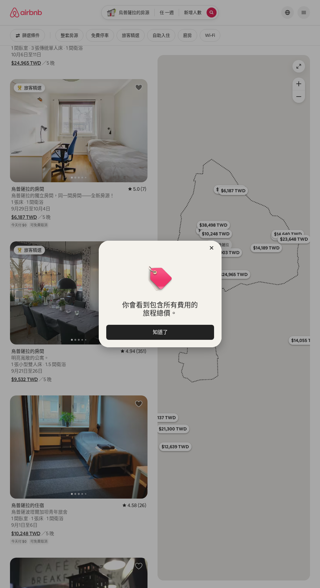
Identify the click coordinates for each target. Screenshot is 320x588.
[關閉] (211, 247)
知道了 (160, 332)
